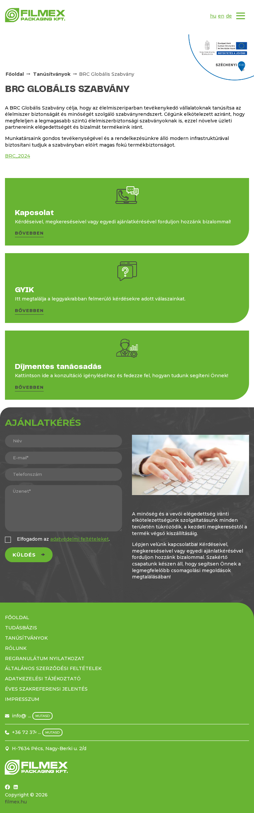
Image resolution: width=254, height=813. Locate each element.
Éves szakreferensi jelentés (46, 689)
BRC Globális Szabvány (106, 74)
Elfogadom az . (63, 539)
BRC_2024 (17, 156)
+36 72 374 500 (30, 732)
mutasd (42, 716)
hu (213, 16)
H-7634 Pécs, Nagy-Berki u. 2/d (49, 748)
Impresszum (22, 699)
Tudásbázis (21, 628)
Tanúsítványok (51, 74)
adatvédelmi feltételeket (79, 539)
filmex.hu (16, 802)
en (221, 16)
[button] (29, 234)
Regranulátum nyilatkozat (44, 658)
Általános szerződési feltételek (53, 668)
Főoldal (15, 74)
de (229, 16)
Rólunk (15, 648)
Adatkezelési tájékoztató (43, 679)
